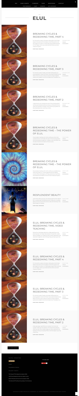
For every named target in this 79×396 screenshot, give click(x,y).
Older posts (13, 347)
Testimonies (27, 6)
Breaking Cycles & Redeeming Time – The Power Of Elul (52, 130)
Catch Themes (62, 391)
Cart (35, 6)
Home (35, 8)
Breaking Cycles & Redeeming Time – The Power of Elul (52, 164)
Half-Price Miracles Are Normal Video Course (18, 376)
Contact (61, 3)
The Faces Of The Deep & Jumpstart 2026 (18, 374)
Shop (43, 3)
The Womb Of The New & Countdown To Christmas (20, 380)
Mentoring (51, 3)
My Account (52, 6)
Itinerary (35, 3)
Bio (16, 3)
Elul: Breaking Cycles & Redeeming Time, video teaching (48, 225)
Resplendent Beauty (47, 195)
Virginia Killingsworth (29, 391)
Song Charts (24, 3)
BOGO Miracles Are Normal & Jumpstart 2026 (19, 378)
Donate (42, 6)
